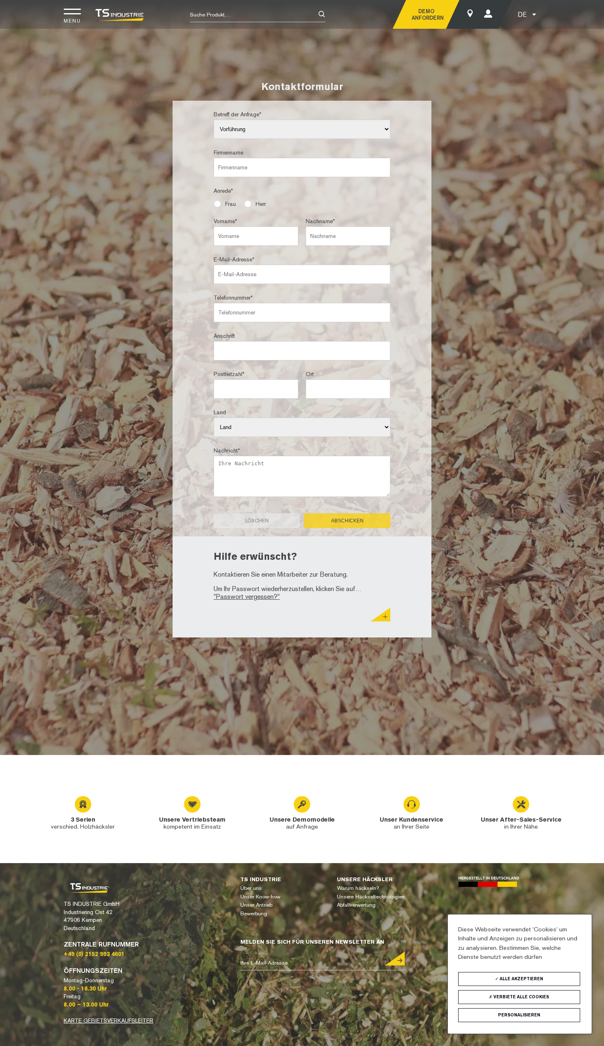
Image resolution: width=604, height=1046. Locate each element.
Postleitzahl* (229, 374)
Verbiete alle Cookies (520, 997)
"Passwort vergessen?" (247, 596)
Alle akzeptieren (520, 979)
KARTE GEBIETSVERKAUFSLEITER (108, 1020)
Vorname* (225, 221)
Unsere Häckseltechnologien (371, 897)
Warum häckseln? (358, 888)
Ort (310, 374)
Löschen (257, 521)
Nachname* (320, 221)
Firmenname (228, 152)
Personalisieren (519, 1015)
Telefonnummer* (233, 297)
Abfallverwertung (356, 905)
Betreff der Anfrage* (237, 114)
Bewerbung (253, 913)
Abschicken (347, 521)
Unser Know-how (260, 897)
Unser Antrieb (256, 905)
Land (220, 412)
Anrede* (223, 190)
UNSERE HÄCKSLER (365, 879)
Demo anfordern (426, 14)
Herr (261, 204)
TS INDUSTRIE (260, 879)
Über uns (251, 888)
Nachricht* (227, 450)
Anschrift (224, 336)
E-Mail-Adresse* (234, 259)
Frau (230, 204)
